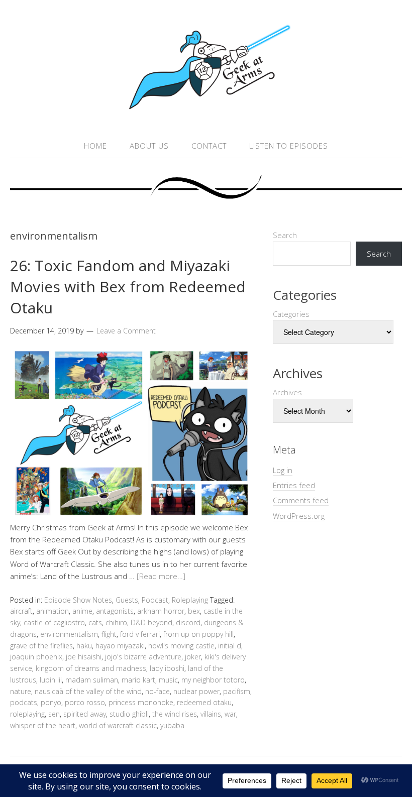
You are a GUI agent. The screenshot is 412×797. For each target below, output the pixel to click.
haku (84, 645)
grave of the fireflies (41, 645)
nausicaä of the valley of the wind (88, 691)
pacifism (236, 691)
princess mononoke (141, 702)
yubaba (172, 725)
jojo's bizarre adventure (143, 656)
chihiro (116, 622)
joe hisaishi (83, 656)
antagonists (115, 611)
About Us (149, 146)
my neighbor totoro (213, 680)
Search (285, 235)
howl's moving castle (181, 645)
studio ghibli (129, 714)
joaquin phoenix (36, 656)
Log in (282, 470)
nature (20, 691)
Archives (287, 392)
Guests (127, 600)
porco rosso (85, 702)
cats (95, 622)
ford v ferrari (140, 634)
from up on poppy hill (198, 634)
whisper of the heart (42, 725)
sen (54, 714)
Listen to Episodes (288, 146)
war (230, 714)
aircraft (21, 611)
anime (82, 611)
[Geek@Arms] (206, 110)
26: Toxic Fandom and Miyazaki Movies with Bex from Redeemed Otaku (128, 286)
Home (95, 146)
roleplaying (27, 714)
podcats (23, 702)
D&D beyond (151, 622)
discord (188, 622)
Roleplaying (190, 600)
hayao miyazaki (120, 645)
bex (194, 611)
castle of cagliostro (54, 622)
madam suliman (91, 680)
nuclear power (196, 691)
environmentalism (69, 634)
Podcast (155, 600)
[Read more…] (161, 576)
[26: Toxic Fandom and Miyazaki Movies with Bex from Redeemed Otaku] (131, 515)
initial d (229, 645)
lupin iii (51, 680)
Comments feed (301, 500)
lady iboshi (167, 668)
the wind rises (174, 714)
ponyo (51, 702)
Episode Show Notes (78, 600)
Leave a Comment (126, 330)
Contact (209, 146)
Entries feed (294, 485)
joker (193, 656)
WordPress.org (299, 516)
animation (52, 611)
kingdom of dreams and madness (91, 668)
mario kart (138, 680)
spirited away (84, 714)
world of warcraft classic (118, 725)
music (168, 680)
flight (109, 634)
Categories (291, 314)
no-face (157, 691)
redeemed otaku (204, 702)
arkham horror (160, 611)
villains (210, 714)
